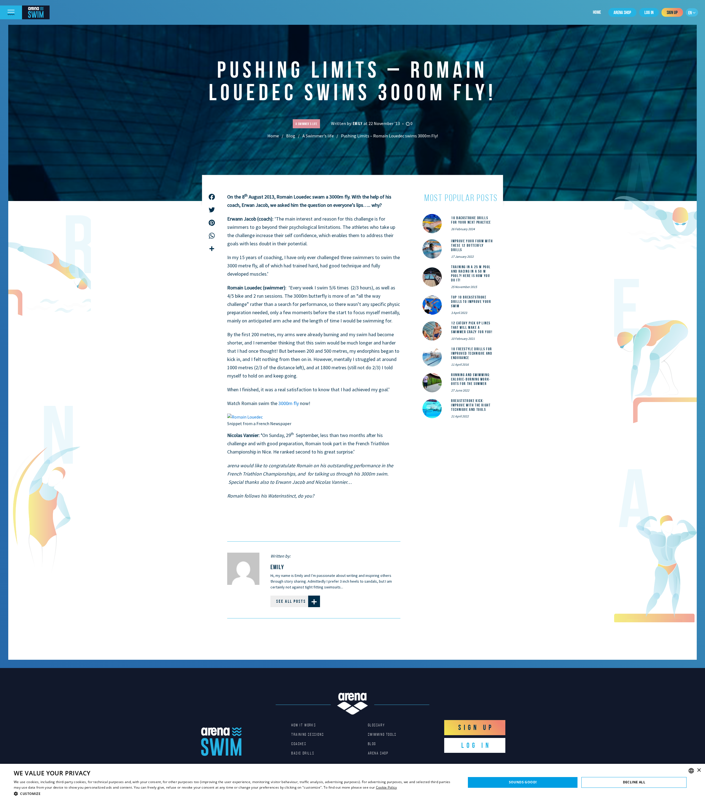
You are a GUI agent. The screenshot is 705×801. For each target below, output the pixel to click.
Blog (290, 136)
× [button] (699, 770)
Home (597, 12)
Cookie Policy (386, 787)
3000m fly (288, 403)
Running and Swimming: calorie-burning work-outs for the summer (471, 379)
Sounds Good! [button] (523, 782)
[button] (233, 793)
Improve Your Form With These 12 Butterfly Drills (472, 245)
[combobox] (691, 770)
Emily (358, 123)
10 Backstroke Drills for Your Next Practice (471, 220)
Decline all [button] (634, 782)
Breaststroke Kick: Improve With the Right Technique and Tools (470, 405)
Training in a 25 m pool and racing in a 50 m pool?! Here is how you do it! (471, 273)
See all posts (291, 601)
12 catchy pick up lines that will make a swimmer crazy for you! (471, 327)
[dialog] (352, 782)
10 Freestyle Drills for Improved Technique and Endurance (471, 353)
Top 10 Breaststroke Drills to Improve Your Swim (471, 301)
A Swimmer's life (318, 136)
